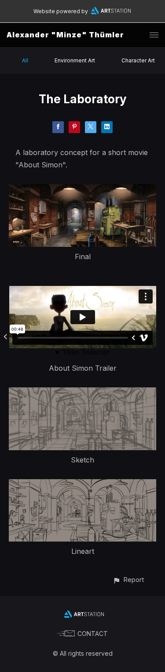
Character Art (138, 60)
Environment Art (75, 60)
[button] (128, 580)
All (25, 60)
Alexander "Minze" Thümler (65, 34)
